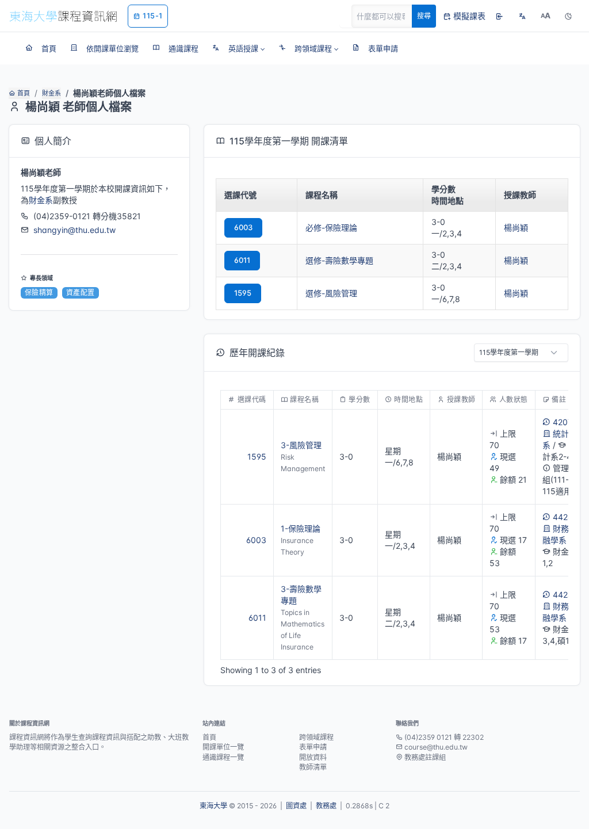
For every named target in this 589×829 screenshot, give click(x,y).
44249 (565, 594)
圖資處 (296, 805)
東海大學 (213, 805)
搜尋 (424, 16)
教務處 (326, 805)
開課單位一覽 (223, 747)
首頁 (23, 93)
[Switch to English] (522, 16)
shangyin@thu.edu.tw (74, 230)
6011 (242, 260)
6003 (243, 227)
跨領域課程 (316, 737)
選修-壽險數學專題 (339, 260)
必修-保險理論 (331, 227)
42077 (565, 422)
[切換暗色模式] (568, 16)
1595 (242, 292)
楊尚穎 (516, 227)
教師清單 (313, 767)
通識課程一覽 (223, 757)
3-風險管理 (301, 445)
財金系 (51, 93)
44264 (565, 517)
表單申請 (313, 747)
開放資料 (313, 757)
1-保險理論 (300, 528)
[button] (238, 48)
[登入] (499, 16)
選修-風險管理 (331, 293)
